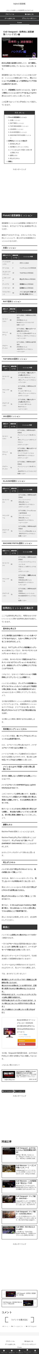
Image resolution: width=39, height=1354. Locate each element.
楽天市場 (22, 1044)
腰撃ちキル (13, 155)
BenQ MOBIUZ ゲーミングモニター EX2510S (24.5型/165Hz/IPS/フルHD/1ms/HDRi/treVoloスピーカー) (26, 1026)
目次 (16, 113)
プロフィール (10, 1341)
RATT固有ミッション (17, 123)
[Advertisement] (19, 190)
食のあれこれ (28, 1341)
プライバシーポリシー (29, 1344)
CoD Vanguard (8, 1091)
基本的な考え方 (15, 144)
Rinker (25, 1034)
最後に (10, 161)
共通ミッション (15, 120)
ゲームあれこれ (20, 1091)
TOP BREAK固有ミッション (19, 126)
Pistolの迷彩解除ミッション (17, 117)
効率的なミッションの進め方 (17, 141)
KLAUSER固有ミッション (18, 132)
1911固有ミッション (16, 129)
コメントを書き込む (19, 1320)
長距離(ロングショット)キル (19, 147)
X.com (19, 1347)
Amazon (22, 1040)
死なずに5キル (15, 158)
